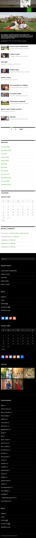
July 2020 (4, 153)
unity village (4, 491)
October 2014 (5, 181)
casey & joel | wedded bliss (19, 46)
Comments (5, 307)
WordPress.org (5, 310)
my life (3, 460)
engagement (4, 35)
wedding (3, 494)
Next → (22, 129)
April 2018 (4, 167)
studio (3, 484)
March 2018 (4, 171)
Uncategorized (24, 37)
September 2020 (6, 150)
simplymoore (5, 240)
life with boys (5, 450)
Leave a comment (24, 48)
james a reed (4, 439)
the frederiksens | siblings (19, 85)
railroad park (5, 37)
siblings (17, 37)
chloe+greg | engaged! (17, 101)
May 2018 (4, 164)
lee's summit (23, 35)
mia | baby (4, 62)
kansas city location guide (13, 41)
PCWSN (3, 467)
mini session (4, 456)
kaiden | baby (14, 70)
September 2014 (6, 184)
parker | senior (6, 77)
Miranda (13, 117)
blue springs (4, 34)
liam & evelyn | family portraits (11, 109)
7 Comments (24, 119)
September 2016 (6, 177)
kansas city (16, 35)
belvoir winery (5, 409)
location (30, 35)
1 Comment (12, 111)
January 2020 (5, 157)
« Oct (3, 220)
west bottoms (10, 38)
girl (2, 436)
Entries (4, 303)
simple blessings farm (8, 497)
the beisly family (15, 93)
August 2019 (5, 160)
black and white (5, 412)
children (11, 34)
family (10, 35)
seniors (12, 37)
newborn (3, 463)
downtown (25, 34)
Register (3, 297)
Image (11, 119)
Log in (3, 300)
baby (2, 405)
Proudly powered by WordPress (9, 535)
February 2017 (5, 174)
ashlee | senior (15, 54)
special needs (5, 480)
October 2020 (5, 147)
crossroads (18, 34)
